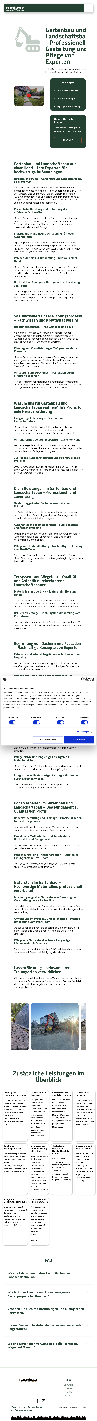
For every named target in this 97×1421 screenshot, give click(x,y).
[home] (15, 8)
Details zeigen (82, 732)
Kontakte (69, 1395)
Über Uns (69, 1388)
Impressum (63, 1407)
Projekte (68, 1392)
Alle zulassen (79, 740)
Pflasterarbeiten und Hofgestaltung (61, 1094)
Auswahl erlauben (48, 740)
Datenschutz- (74, 1407)
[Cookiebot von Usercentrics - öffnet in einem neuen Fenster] (83, 679)
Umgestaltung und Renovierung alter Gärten (39, 1148)
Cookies (82, 1407)
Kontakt (68, 140)
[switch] (36, 722)
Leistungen (68, 1385)
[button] (88, 8)
